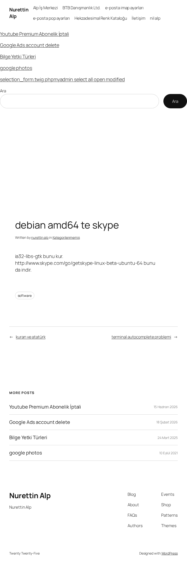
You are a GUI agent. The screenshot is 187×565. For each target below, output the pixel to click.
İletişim (138, 18)
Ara (3, 91)
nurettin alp (39, 237)
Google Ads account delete (29, 45)
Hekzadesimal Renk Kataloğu (101, 18)
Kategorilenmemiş (66, 237)
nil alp (155, 18)
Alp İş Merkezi (45, 7)
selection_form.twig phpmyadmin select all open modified (62, 79)
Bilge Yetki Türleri (18, 56)
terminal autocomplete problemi (141, 337)
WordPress (169, 553)
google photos (16, 68)
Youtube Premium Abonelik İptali (34, 34)
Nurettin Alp (29, 495)
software (25, 295)
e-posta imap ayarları (124, 7)
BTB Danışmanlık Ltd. (81, 7)
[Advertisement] (93, 159)
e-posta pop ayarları (51, 18)
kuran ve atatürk (30, 337)
